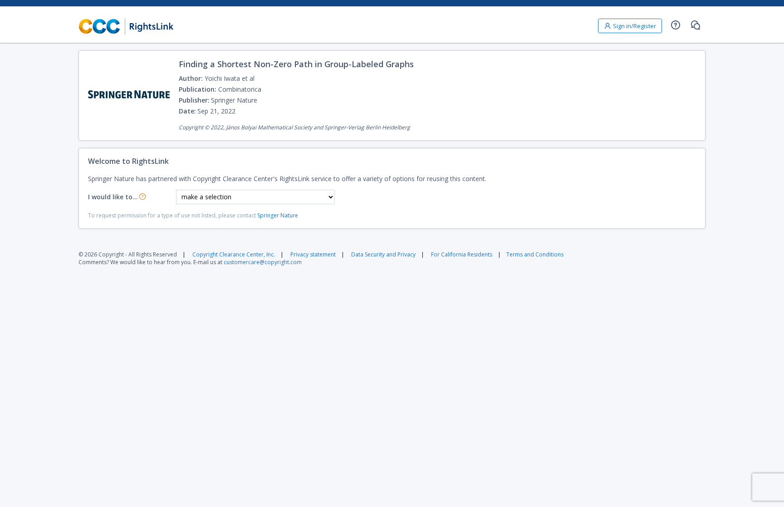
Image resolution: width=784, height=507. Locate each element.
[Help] (675, 25)
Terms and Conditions (535, 254)
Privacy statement (313, 254)
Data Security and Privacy (383, 254)
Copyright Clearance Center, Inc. (233, 254)
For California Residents (461, 254)
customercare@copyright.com (263, 262)
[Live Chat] (695, 25)
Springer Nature (277, 215)
